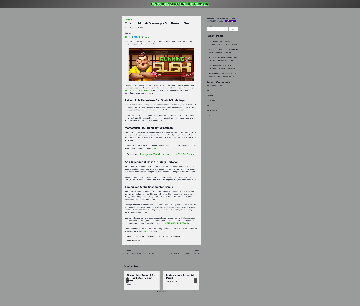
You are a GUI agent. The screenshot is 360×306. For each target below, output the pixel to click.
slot (208, 105)
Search (209, 26)
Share (147, 37)
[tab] (157, 291)
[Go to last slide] (127, 280)
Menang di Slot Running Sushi (135, 236)
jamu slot (146, 231)
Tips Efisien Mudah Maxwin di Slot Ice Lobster (139, 252)
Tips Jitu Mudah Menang (133, 240)
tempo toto (211, 101)
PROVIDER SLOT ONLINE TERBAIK (157, 236)
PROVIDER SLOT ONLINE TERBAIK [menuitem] (138, 90)
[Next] (195, 280)
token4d (210, 96)
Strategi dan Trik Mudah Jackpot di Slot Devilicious (166, 154)
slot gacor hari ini (213, 110)
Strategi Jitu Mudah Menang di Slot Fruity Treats (182, 252)
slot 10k (209, 91)
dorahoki (210, 115)
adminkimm (130, 28)
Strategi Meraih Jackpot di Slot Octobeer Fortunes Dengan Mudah (141, 278)
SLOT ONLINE (129, 19)
